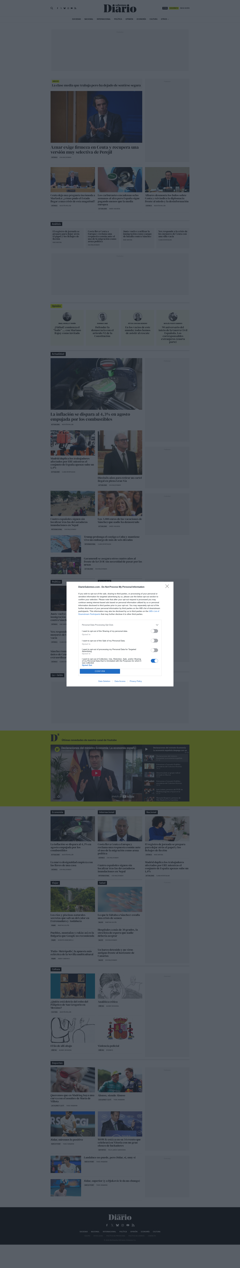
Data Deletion (104, 681)
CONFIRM (100, 671)
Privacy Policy (136, 681)
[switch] (154, 631)
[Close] (168, 587)
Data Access (120, 681)
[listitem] (120, 624)
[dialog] (120, 634)
